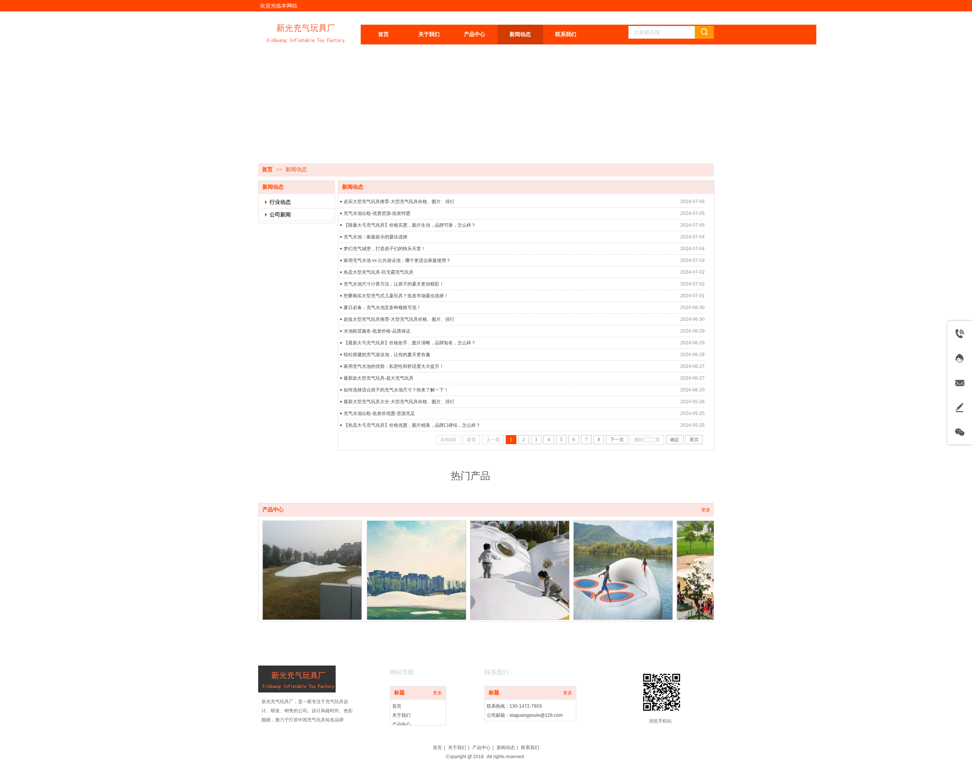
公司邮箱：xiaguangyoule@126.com (525, 715)
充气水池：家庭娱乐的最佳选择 (375, 237)
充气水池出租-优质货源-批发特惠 (377, 213)
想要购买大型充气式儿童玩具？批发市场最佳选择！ (396, 295)
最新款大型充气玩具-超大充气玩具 (378, 378)
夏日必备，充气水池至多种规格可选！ (382, 307)
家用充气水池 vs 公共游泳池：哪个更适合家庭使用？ (397, 260)
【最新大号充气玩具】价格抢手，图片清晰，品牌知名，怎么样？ (410, 342)
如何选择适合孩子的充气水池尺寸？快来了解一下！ (396, 390)
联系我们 (530, 747)
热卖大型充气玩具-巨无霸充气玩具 (378, 272)
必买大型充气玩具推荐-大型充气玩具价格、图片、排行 (399, 201)
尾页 (694, 439)
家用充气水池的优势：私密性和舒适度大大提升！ (394, 366)
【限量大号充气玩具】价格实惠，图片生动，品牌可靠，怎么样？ (410, 225)
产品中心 (273, 510)
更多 (705, 510)
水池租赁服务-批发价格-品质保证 (377, 331)
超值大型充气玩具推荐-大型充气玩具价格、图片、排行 (399, 319)
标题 (399, 693)
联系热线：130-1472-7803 (514, 706)
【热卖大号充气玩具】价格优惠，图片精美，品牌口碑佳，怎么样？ (412, 425)
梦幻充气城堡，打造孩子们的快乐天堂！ (385, 248)
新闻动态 (296, 169)
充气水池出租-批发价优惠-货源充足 (379, 413)
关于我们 (401, 715)
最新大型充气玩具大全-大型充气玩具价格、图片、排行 (399, 401)
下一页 (617, 439)
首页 (267, 169)
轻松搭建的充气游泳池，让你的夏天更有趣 (387, 354)
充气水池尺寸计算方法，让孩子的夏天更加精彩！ (394, 284)
